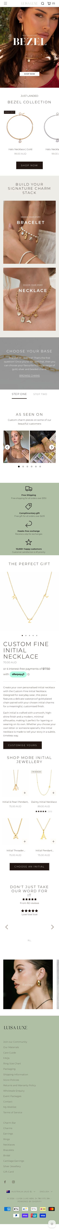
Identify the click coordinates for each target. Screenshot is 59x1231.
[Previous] (7, 447)
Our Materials (11, 1047)
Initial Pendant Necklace (44, 850)
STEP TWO (40, 394)
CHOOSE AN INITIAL (29, 866)
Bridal (6, 1155)
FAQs (6, 1058)
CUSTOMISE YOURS (22, 745)
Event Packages (12, 1096)
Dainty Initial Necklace (44, 801)
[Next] (51, 447)
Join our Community (15, 1041)
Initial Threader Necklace (15, 850)
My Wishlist (9, 1107)
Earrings (8, 1133)
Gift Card (8, 1171)
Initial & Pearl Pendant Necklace (15, 802)
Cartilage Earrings (13, 1160)
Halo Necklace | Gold (20, 149)
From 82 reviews (29, 903)
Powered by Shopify (30, 1201)
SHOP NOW (29, 165)
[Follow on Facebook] (5, 1182)
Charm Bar (9, 1122)
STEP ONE (19, 394)
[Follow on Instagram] (13, 1182)
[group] (29, 47)
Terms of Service (12, 1112)
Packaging (9, 1068)
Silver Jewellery (12, 1166)
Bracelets (8, 1150)
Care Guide (9, 1052)
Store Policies (11, 1079)
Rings (6, 1139)
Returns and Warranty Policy (19, 1085)
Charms (7, 1128)
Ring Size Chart (12, 1063)
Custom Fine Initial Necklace (26, 650)
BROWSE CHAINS (29, 375)
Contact (7, 1101)
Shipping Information (15, 1074)
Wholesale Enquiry (13, 1090)
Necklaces (9, 1144)
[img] (29, 899)
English (44, 1191)
